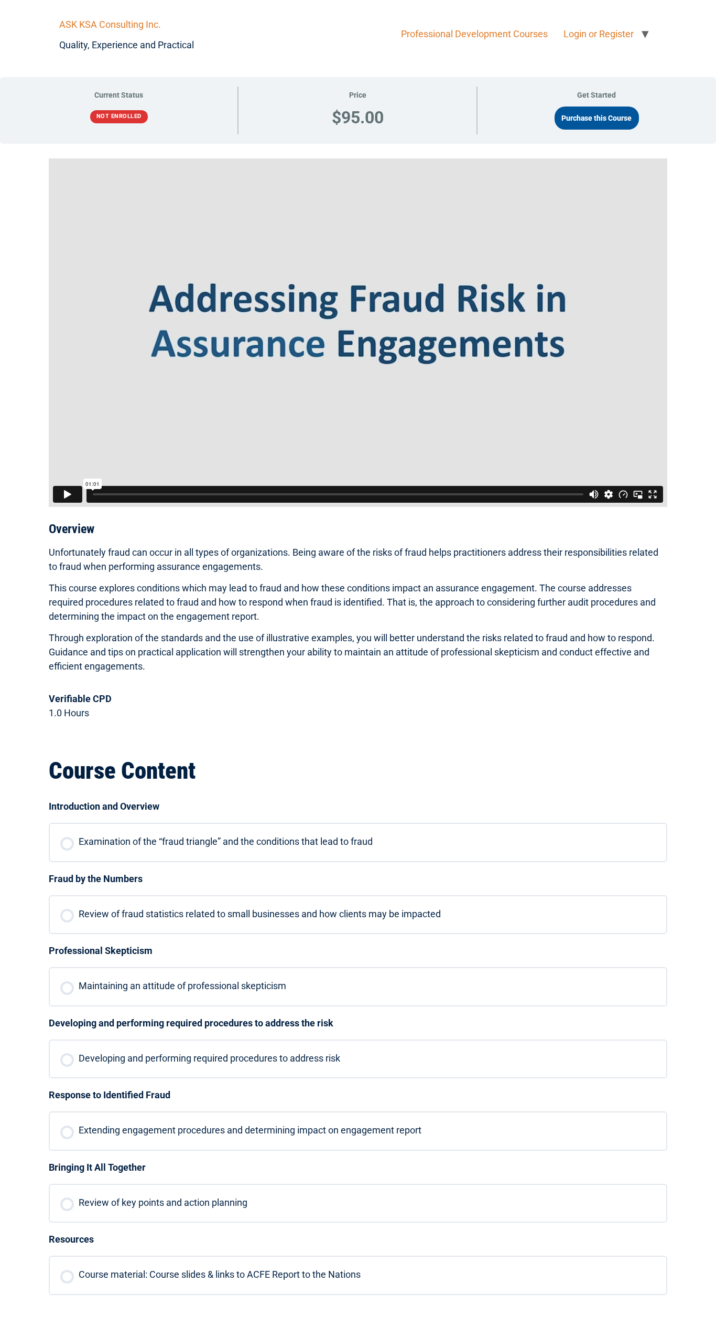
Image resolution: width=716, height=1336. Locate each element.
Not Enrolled (119, 116)
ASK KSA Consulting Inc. (110, 24)
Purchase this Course (596, 118)
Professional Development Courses (474, 33)
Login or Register (598, 33)
